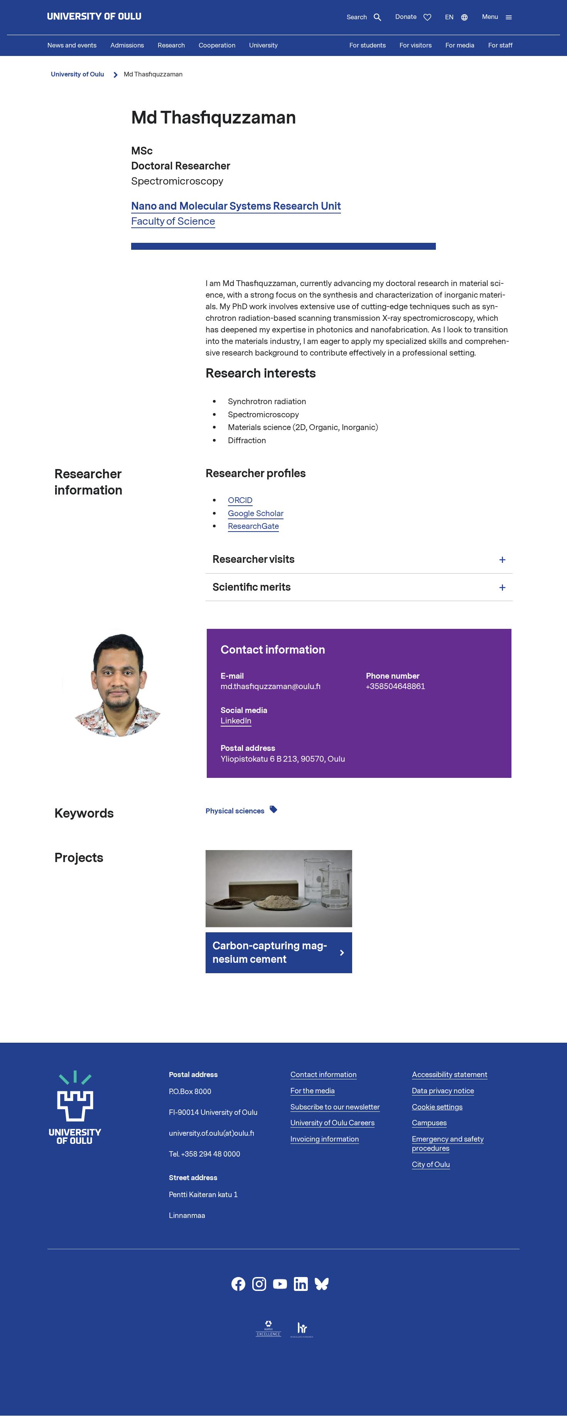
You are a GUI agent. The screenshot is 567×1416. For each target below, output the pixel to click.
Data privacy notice (443, 1091)
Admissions (127, 45)
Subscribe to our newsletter (335, 1107)
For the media (312, 1091)
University (263, 45)
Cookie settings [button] (437, 1107)
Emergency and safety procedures (448, 1143)
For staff (500, 45)
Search (357, 17)
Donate (406, 17)
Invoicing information (324, 1139)
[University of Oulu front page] (112, 17)
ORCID (240, 500)
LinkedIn (236, 721)
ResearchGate (253, 526)
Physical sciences (236, 811)
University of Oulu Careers (332, 1123)
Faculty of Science (173, 221)
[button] (497, 17)
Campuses (429, 1123)
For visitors (416, 45)
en (460, 24)
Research (171, 45)
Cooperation (217, 45)
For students (367, 45)
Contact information (323, 1075)
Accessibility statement (450, 1075)
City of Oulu (431, 1165)
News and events (71, 45)
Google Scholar (256, 513)
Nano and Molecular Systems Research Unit (236, 206)
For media (460, 45)
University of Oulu (77, 74)
